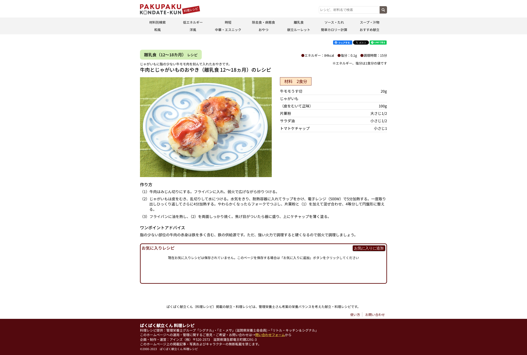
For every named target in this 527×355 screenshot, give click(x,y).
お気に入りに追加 (369, 248)
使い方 (355, 314)
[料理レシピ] (160, 13)
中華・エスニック (228, 29)
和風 (157, 29)
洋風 (193, 29)
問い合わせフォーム (270, 334)
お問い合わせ (375, 314)
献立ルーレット (298, 29)
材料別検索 (157, 22)
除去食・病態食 (263, 22)
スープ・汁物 (369, 22)
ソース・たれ (334, 22)
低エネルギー (193, 22)
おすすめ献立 (369, 29)
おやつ (263, 29)
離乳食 (299, 22)
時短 (228, 22)
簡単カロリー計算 (334, 29)
